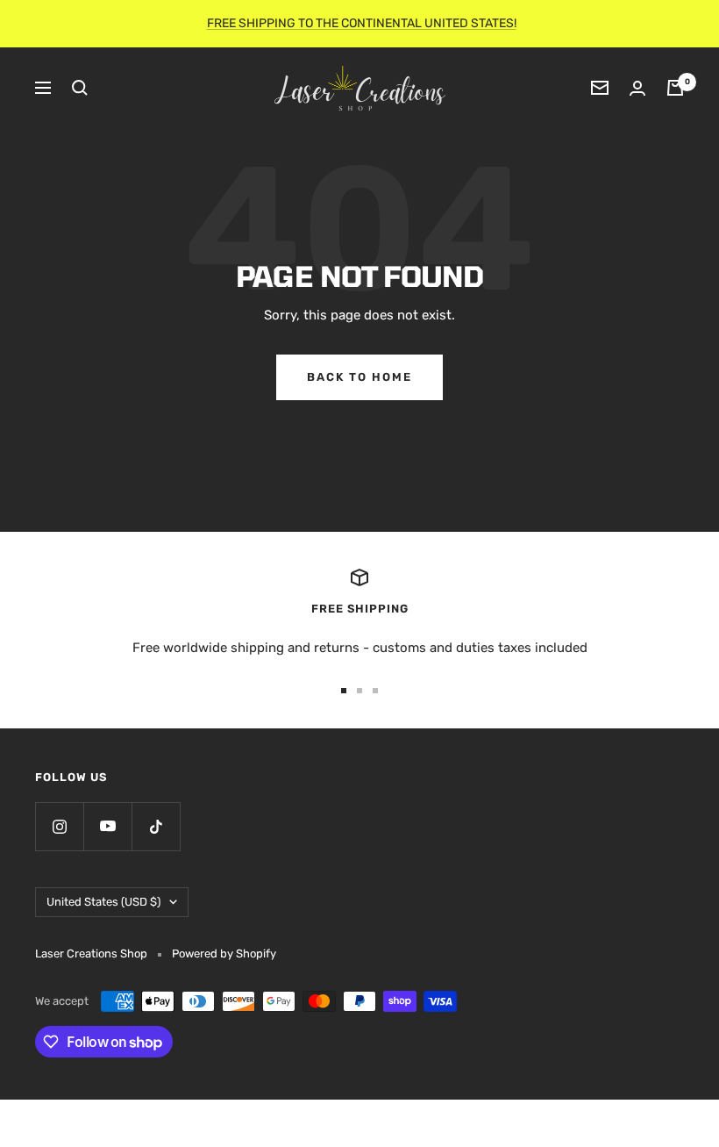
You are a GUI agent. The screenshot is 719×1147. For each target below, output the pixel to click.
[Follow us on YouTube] (107, 826)
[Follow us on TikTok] (156, 826)
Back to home (359, 377)
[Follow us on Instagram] (59, 826)
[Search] (80, 88)
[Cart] (675, 88)
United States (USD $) (103, 901)
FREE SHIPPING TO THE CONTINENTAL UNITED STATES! (361, 23)
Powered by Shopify (224, 953)
